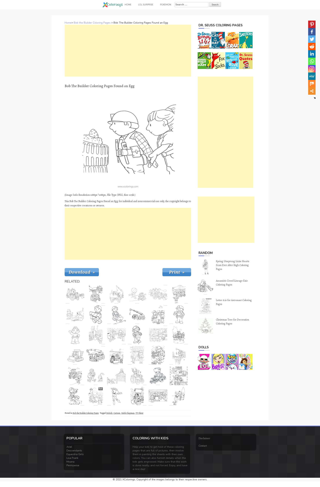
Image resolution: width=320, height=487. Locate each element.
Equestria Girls (75, 454)
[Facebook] (312, 31)
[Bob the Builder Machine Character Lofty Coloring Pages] (137, 314)
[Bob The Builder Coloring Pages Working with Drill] (137, 335)
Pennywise (72, 465)
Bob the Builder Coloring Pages (92, 22)
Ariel (69, 447)
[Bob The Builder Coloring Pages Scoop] (96, 396)
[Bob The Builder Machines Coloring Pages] (116, 355)
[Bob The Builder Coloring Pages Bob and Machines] (179, 376)
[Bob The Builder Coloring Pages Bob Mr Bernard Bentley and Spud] (179, 335)
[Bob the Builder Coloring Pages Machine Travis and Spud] (137, 294)
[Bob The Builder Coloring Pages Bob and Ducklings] (158, 355)
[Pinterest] (312, 24)
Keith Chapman (127, 413)
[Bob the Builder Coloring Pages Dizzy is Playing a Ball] (96, 376)
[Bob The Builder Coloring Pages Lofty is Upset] (158, 335)
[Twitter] (312, 39)
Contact (203, 446)
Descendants (74, 450)
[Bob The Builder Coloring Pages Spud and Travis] (75, 376)
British (109, 413)
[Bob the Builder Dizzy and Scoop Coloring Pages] (158, 376)
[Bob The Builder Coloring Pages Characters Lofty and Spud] (179, 355)
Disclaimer (204, 438)
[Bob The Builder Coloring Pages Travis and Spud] (96, 294)
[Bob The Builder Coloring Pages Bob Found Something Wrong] (158, 314)
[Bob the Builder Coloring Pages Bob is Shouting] (179, 314)
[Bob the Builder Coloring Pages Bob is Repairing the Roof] (116, 376)
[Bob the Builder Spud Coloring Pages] (116, 396)
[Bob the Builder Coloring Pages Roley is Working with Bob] (75, 314)
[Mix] (312, 83)
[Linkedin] (312, 54)
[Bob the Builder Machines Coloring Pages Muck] (75, 355)
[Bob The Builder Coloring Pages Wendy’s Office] (158, 396)
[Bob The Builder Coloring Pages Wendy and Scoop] (158, 294)
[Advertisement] (128, 51)
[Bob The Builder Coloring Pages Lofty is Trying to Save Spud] (116, 294)
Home (68, 22)
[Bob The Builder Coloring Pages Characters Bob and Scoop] (75, 294)
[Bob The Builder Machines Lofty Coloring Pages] (96, 355)
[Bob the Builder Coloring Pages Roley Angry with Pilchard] (179, 396)
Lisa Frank (72, 458)
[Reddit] (312, 46)
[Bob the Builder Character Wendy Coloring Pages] (75, 335)
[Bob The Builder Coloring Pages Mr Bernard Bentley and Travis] (137, 376)
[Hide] (314, 98)
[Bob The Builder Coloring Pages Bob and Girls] (116, 335)
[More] (312, 91)
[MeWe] (312, 76)
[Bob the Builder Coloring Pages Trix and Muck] (137, 396)
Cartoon (117, 413)
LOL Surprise (145, 4)
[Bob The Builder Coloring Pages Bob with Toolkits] (75, 396)
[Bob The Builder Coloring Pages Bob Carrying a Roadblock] (96, 314)
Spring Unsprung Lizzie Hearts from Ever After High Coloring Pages (232, 265)
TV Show (139, 413)
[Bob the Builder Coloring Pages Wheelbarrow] (116, 314)
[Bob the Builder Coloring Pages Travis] (179, 294)
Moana (70, 461)
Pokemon (165, 4)
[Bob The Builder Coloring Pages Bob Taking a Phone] (137, 355)
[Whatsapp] (312, 61)
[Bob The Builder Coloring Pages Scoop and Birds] (96, 335)
